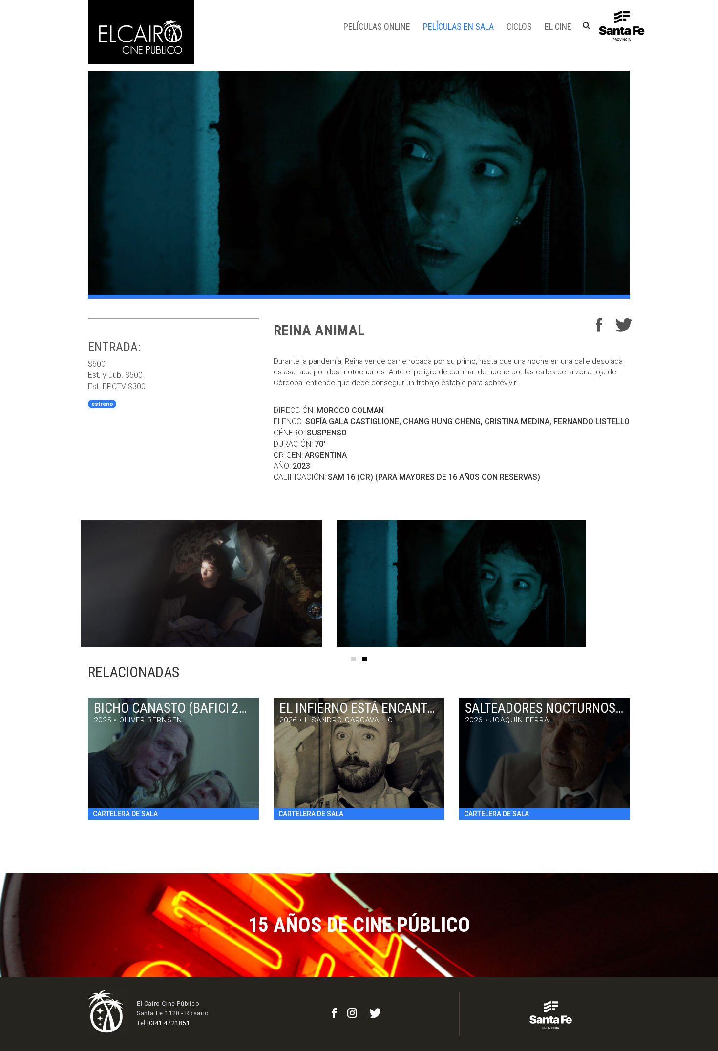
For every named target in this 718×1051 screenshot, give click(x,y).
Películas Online (376, 26)
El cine (558, 26)
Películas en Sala (458, 26)
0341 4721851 (168, 1023)
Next (652, 584)
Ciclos (519, 26)
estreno (102, 404)
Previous (66, 584)
